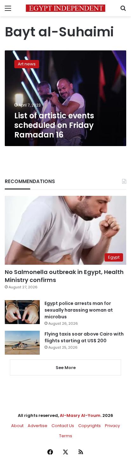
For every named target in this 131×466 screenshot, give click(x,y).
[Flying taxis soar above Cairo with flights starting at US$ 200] (22, 343)
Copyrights (89, 426)
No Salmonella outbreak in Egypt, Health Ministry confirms (64, 276)
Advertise (37, 426)
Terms (65, 436)
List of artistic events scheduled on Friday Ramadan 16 (54, 125)
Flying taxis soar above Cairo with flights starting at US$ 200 (84, 337)
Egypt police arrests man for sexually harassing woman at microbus (79, 310)
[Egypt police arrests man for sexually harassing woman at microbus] (22, 312)
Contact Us (63, 426)
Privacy (112, 426)
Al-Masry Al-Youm (80, 415)
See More (66, 368)
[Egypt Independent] (65, 8)
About (17, 426)
